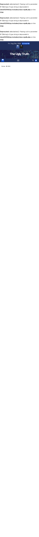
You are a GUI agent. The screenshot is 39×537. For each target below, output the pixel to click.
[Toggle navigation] (18, 60)
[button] (33, 60)
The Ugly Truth (19, 54)
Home (3, 66)
